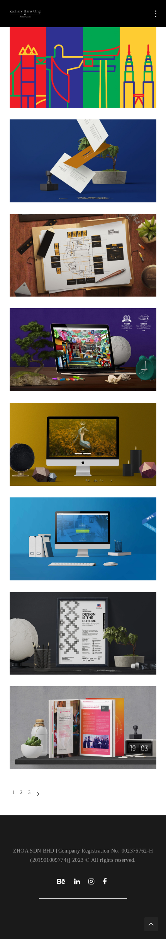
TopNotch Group (52, 150)
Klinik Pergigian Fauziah (64, 528)
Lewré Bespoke (50, 434)
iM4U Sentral (46, 245)
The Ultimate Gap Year (63, 56)
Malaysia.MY (46, 339)
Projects (31, 63)
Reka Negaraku (50, 623)
